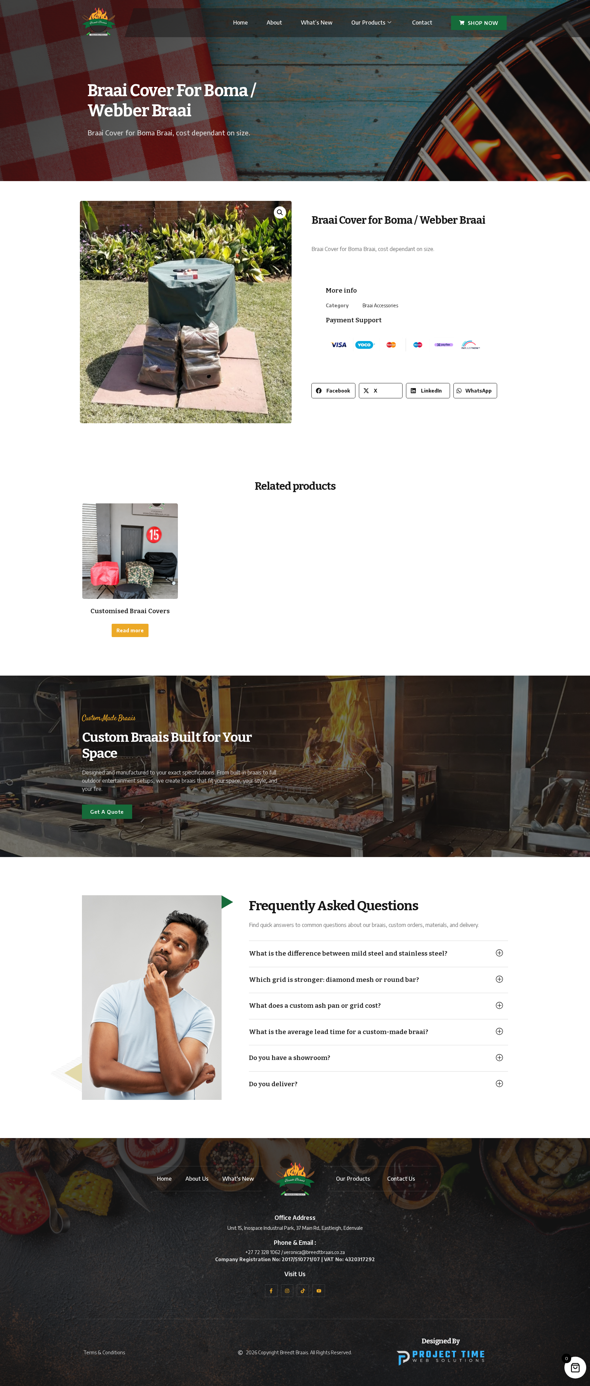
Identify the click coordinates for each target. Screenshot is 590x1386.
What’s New (317, 22)
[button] (280, 212)
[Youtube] (318, 1290)
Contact (422, 22)
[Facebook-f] (271, 1290)
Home (240, 22)
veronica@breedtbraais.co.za (314, 1252)
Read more (130, 630)
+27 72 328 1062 (262, 1252)
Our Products (368, 22)
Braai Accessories (380, 305)
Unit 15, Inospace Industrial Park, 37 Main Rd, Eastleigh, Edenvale (295, 1228)
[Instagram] (287, 1290)
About (274, 22)
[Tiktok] (303, 1290)
